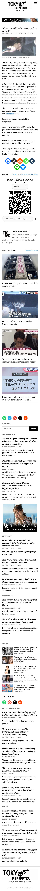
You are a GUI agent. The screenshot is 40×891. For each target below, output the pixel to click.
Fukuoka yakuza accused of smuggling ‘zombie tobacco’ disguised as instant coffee (19, 852)
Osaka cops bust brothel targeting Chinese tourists (17, 322)
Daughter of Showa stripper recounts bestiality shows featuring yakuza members (19, 463)
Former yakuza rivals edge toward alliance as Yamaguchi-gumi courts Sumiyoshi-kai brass (25, 650)
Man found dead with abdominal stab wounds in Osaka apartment (19, 561)
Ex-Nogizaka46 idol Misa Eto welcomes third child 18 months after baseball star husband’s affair (26, 678)
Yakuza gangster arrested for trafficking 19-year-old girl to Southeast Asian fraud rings (15, 732)
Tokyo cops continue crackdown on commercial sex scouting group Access (19, 360)
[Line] (17, 167)
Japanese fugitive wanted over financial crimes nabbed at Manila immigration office (17, 790)
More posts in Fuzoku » (31, 250)
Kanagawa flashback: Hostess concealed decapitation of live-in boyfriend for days (17, 486)
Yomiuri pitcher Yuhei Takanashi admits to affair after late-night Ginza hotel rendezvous (25, 687)
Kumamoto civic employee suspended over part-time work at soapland (18, 398)
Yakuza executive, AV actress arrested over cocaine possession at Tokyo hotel (25, 659)
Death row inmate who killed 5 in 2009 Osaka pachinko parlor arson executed (19, 580)
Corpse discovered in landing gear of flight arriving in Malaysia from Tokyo (19, 713)
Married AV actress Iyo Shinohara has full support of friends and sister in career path (25, 668)
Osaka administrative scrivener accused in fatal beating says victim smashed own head (18, 543)
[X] (14, 161)
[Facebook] (8, 161)
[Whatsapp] (26, 161)
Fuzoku (14, 174)
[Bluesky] (23, 167)
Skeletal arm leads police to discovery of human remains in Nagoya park (19, 620)
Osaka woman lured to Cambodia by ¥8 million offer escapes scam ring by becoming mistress (19, 751)
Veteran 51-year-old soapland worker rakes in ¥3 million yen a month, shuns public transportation (19, 441)
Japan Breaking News (29, 174)
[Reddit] (20, 161)
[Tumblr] (32, 161)
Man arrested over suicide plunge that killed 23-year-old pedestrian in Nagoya (19, 602)
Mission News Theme (14, 888)
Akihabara (10, 113)
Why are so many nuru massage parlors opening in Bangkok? (16, 769)
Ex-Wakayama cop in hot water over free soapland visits (20, 284)
